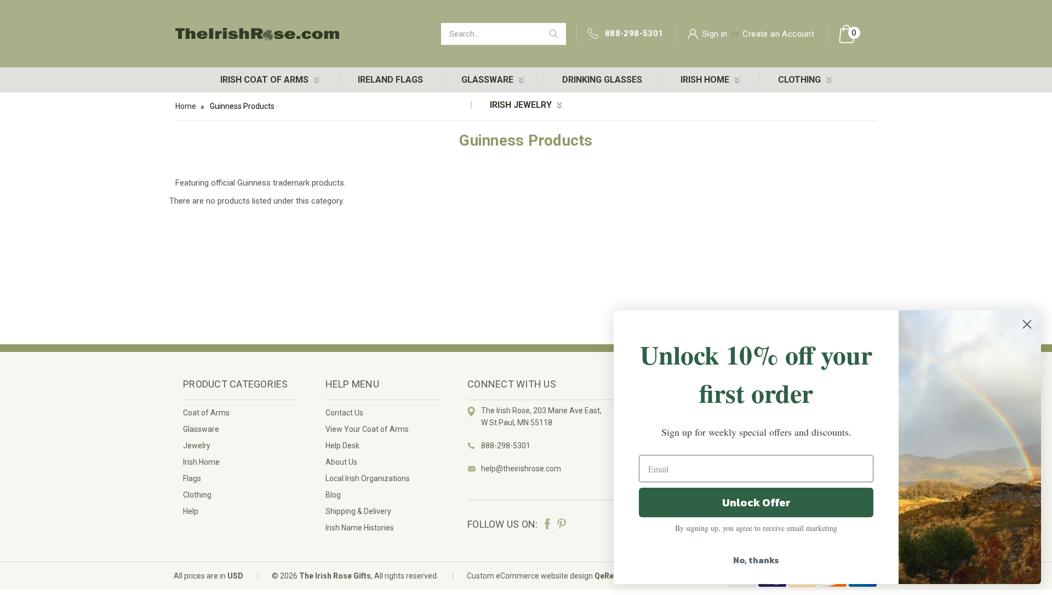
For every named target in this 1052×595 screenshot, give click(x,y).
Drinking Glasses (602, 79)
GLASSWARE (488, 79)
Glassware (201, 429)
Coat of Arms (206, 412)
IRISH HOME (706, 79)
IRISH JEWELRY (522, 105)
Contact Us (344, 412)
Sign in (715, 34)
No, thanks (756, 560)
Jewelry (196, 445)
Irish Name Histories (359, 527)
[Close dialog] (1027, 324)
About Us (341, 462)
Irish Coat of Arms (265, 79)
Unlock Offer (756, 502)
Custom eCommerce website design (530, 575)
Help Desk (342, 445)
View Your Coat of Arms (367, 429)
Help (190, 511)
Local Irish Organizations (367, 478)
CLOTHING (800, 79)
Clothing (197, 494)
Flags (192, 478)
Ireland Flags (390, 79)
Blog (333, 494)
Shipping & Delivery (358, 511)
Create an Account (778, 34)
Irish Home (201, 462)
